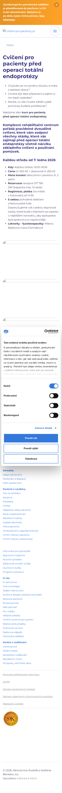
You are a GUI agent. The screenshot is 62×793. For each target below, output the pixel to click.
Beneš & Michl (28, 778)
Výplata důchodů (12, 522)
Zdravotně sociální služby (17, 563)
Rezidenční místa (12, 659)
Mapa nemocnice (12, 474)
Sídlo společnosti (12, 483)
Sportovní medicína (14, 555)
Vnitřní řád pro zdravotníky (18, 539)
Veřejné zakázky (11, 615)
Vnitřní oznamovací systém (18, 619)
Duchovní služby (12, 567)
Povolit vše (31, 438)
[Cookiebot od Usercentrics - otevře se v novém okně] (44, 331)
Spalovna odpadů (12, 632)
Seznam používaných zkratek (19, 689)
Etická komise (10, 603)
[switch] (53, 395)
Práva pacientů (11, 526)
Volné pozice (10, 646)
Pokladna (8, 501)
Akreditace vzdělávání (15, 655)
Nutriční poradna (12, 559)
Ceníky (6, 505)
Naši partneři (10, 607)
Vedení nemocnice (13, 590)
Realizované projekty (14, 623)
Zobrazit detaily (43, 428)
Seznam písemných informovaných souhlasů (28, 696)
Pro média (8, 611)
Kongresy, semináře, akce (17, 663)
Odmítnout (31, 458)
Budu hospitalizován (14, 514)
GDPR (6, 681)
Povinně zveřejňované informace (21, 674)
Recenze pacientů (12, 599)
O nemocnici (10, 582)
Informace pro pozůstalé (16, 551)
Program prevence (13, 572)
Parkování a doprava (14, 478)
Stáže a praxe (10, 650)
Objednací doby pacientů (17, 510)
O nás (6, 578)
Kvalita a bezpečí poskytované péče (22, 594)
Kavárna (7, 497)
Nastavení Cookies (13, 703)
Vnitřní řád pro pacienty (16, 534)
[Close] (56, 4)
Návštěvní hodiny (12, 518)
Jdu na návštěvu (12, 493)
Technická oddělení (13, 636)
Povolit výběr (31, 448)
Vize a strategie (11, 586)
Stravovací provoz (13, 628)
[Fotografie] (31, 258)
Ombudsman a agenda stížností (20, 530)
